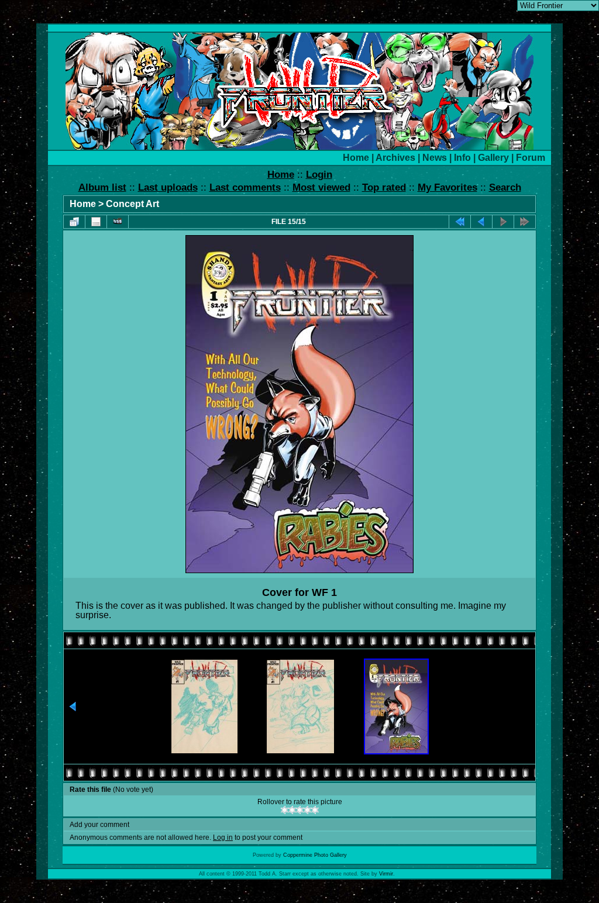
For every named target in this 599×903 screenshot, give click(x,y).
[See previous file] (481, 221)
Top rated (384, 187)
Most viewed (321, 187)
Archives (395, 158)
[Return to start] (459, 221)
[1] (284, 810)
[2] (292, 810)
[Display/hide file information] (95, 221)
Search (505, 187)
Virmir (386, 874)
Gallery (493, 158)
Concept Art (132, 204)
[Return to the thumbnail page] (74, 221)
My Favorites (447, 187)
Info (462, 158)
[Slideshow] (117, 221)
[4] (307, 810)
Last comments (245, 187)
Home (356, 158)
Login (319, 174)
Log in (223, 837)
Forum (530, 158)
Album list (102, 187)
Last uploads (168, 187)
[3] (300, 810)
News (434, 158)
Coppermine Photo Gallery (315, 855)
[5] (315, 810)
